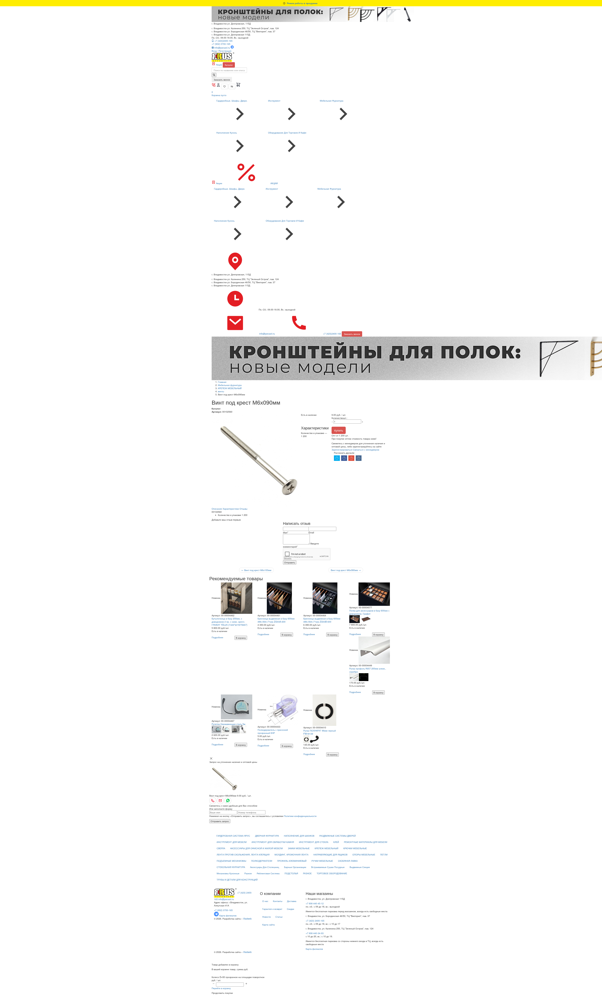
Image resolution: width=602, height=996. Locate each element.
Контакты (277, 901)
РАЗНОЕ (307, 873)
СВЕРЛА (221, 848)
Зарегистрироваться (342, 449)
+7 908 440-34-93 (315, 933)
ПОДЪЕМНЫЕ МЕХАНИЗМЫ (231, 860)
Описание (217, 508)
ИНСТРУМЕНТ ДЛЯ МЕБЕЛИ (232, 842)
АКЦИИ (274, 183)
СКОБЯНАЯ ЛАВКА (348, 860)
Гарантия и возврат (272, 908)
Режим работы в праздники (302, 3)
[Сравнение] (232, 86)
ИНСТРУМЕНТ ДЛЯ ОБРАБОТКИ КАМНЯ (273, 842)
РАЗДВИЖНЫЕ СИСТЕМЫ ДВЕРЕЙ (337, 835)
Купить (338, 430)
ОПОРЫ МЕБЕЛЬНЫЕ (363, 854)
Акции (219, 64)
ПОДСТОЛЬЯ (291, 873)
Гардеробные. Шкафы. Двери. (231, 100)
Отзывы (243, 508)
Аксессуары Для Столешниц (264, 867)
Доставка (291, 901)
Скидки (290, 908)
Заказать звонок (222, 79)
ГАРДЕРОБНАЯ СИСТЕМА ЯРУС (233, 835)
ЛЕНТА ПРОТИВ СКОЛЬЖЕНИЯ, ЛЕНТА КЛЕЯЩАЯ (243, 854)
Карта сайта (268, 924)
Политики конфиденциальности (300, 816)
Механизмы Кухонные (228, 873)
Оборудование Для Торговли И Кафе (287, 132)
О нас (265, 901)
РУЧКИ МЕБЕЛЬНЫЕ (322, 860)
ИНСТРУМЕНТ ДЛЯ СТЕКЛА (313, 842)
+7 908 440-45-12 (315, 903)
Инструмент (274, 100)
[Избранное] (224, 86)
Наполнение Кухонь (226, 132)
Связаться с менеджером (366, 449)
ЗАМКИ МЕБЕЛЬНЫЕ (299, 848)
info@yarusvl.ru (226, 899)
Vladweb (247, 918)
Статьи (279, 916)
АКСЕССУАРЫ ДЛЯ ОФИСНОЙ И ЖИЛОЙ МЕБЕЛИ (256, 848)
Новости (266, 916)
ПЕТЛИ (384, 854)
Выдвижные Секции (360, 867)
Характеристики (231, 508)
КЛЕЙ (336, 842)
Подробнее (217, 637)
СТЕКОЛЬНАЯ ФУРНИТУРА (231, 867)
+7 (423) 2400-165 (315, 920)
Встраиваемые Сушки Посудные (328, 867)
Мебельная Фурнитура (331, 100)
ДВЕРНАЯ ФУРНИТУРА (267, 835)
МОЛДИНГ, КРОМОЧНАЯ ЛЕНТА (291, 854)
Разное (248, 873)
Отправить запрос (220, 821)
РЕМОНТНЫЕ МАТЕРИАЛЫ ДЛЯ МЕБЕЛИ (365, 842)
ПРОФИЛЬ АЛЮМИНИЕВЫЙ (291, 860)
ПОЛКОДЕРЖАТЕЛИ (261, 860)
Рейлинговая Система (268, 873)
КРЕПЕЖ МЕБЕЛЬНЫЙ (326, 848)
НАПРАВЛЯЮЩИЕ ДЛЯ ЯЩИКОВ (330, 854)
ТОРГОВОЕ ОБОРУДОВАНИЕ (332, 873)
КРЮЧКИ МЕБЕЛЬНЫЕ (355, 848)
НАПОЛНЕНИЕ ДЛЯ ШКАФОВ (299, 835)
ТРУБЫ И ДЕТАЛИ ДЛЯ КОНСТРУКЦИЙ (237, 879)
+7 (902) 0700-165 (221, 43)
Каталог (229, 64)
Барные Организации (295, 867)
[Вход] (218, 86)
